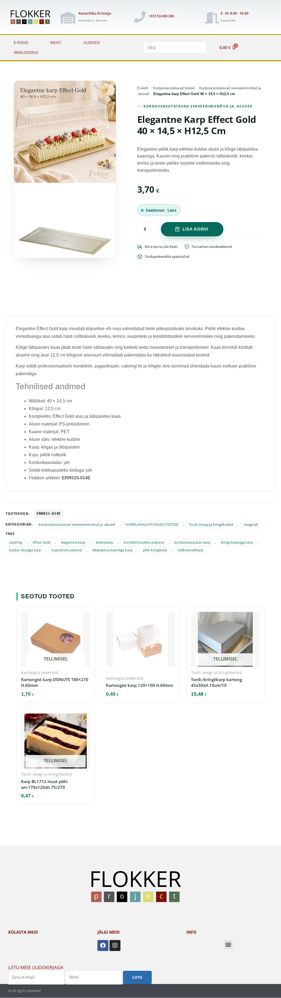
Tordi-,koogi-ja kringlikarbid (211, 524)
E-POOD (21, 42)
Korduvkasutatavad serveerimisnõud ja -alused (198, 106)
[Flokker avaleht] (32, 17)
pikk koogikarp (155, 550)
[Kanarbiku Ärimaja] (68, 17)
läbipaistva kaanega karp (112, 550)
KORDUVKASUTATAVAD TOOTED (152, 524)
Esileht (142, 88)
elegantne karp (73, 542)
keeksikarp (104, 542)
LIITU (137, 977)
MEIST (55, 42)
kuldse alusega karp (25, 550)
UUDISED (91, 42)
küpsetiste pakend (67, 550)
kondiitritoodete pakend (144, 542)
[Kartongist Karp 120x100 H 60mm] (140, 641)
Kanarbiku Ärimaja (94, 13)
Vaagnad (251, 524)
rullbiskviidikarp (190, 550)
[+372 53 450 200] (140, 17)
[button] (228, 944)
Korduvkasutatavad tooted (174, 88)
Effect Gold (41, 542)
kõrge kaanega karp (237, 542)
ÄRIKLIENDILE (26, 52)
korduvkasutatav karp (192, 542)
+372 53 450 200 (161, 15)
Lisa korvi (195, 229)
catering (15, 542)
